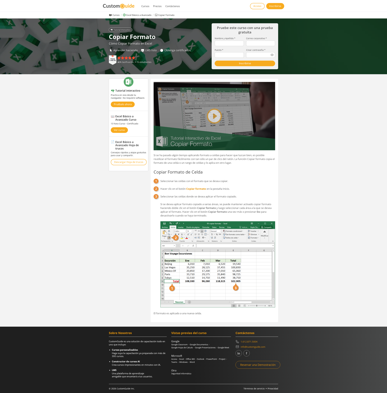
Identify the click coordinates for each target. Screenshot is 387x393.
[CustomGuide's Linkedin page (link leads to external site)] (239, 353)
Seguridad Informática (181, 373)
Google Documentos (199, 344)
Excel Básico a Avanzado (138, 15)
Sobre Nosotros (120, 333)
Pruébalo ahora (123, 104)
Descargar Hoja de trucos (128, 162)
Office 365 (190, 359)
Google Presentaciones (205, 347)
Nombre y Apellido (225, 38)
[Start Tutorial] (214, 116)
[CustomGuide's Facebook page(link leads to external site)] (246, 353)
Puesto (219, 50)
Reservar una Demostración (258, 365)
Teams (174, 362)
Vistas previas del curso (189, 333)
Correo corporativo (256, 38)
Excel (181, 359)
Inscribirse (275, 6)
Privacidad (273, 388)
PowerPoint (211, 359)
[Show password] (272, 54)
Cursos (145, 6)
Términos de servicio (254, 388)
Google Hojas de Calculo (182, 347)
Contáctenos (172, 6)
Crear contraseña (255, 50)
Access (174, 359)
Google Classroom (179, 344)
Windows (183, 362)
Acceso (257, 6)
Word (192, 362)
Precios (157, 6)
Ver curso (119, 130)
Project (222, 359)
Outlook (200, 359)
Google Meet (223, 347)
